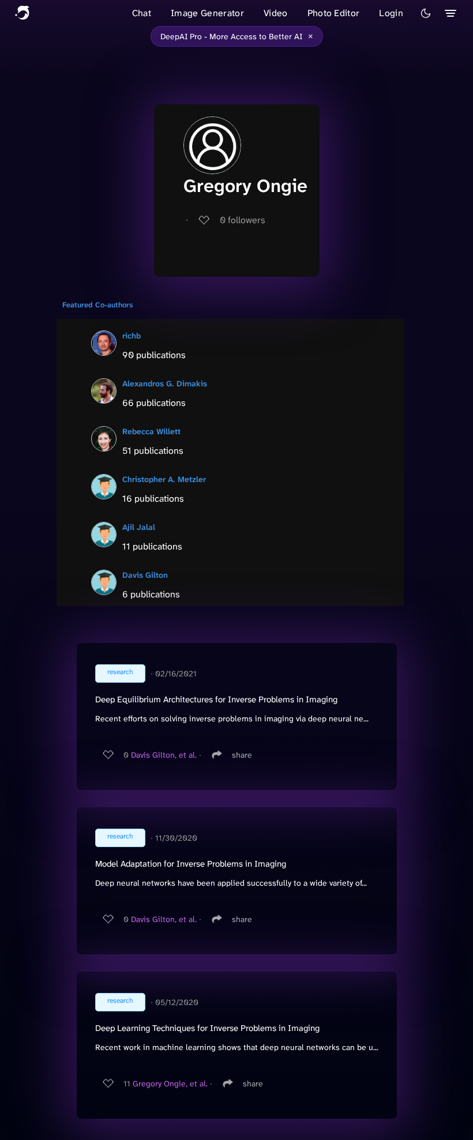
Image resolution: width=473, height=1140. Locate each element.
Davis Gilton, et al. (164, 755)
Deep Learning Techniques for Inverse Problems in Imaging (207, 1028)
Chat (141, 13)
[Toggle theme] (425, 13)
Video (276, 13)
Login (391, 13)
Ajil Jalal (138, 527)
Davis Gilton (145, 575)
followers (242, 220)
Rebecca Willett (151, 431)
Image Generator (207, 13)
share (242, 755)
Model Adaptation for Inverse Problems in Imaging (190, 864)
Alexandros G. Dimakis (164, 383)
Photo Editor (333, 13)
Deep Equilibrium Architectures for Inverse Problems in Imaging (216, 699)
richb (131, 335)
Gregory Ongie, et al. (170, 1083)
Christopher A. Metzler (164, 479)
